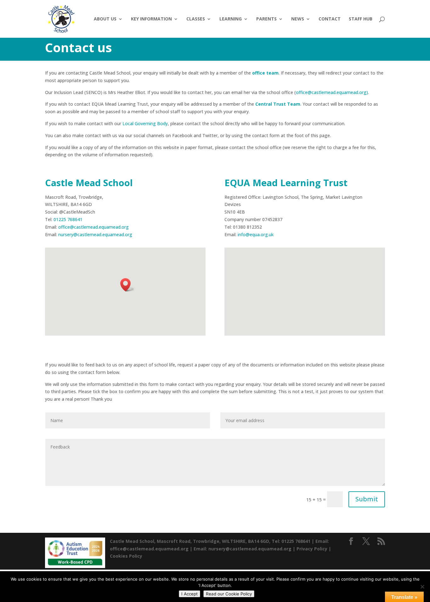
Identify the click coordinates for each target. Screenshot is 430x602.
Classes (195, 19)
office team (265, 73)
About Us (105, 19)
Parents (266, 19)
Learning (230, 19)
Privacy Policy (312, 549)
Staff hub (360, 19)
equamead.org (117, 234)
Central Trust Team (277, 104)
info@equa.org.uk (256, 234)
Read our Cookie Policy (229, 593)
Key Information (151, 19)
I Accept (189, 593)
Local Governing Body (145, 123)
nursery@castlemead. (80, 234)
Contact (330, 19)
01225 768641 (68, 219)
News (297, 19)
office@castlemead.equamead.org (93, 227)
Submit (366, 499)
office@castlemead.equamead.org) (332, 92)
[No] (422, 586)
